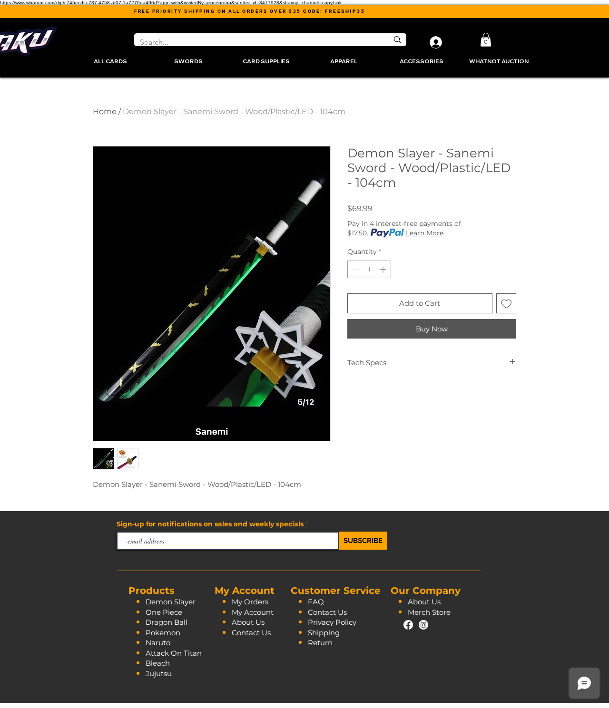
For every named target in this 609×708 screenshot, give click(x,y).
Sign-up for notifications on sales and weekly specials (211, 524)
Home (105, 111)
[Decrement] (355, 269)
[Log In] (434, 42)
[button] (485, 40)
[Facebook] (408, 625)
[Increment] (384, 269)
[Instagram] (423, 625)
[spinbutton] (369, 269)
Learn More (424, 233)
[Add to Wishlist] (506, 303)
